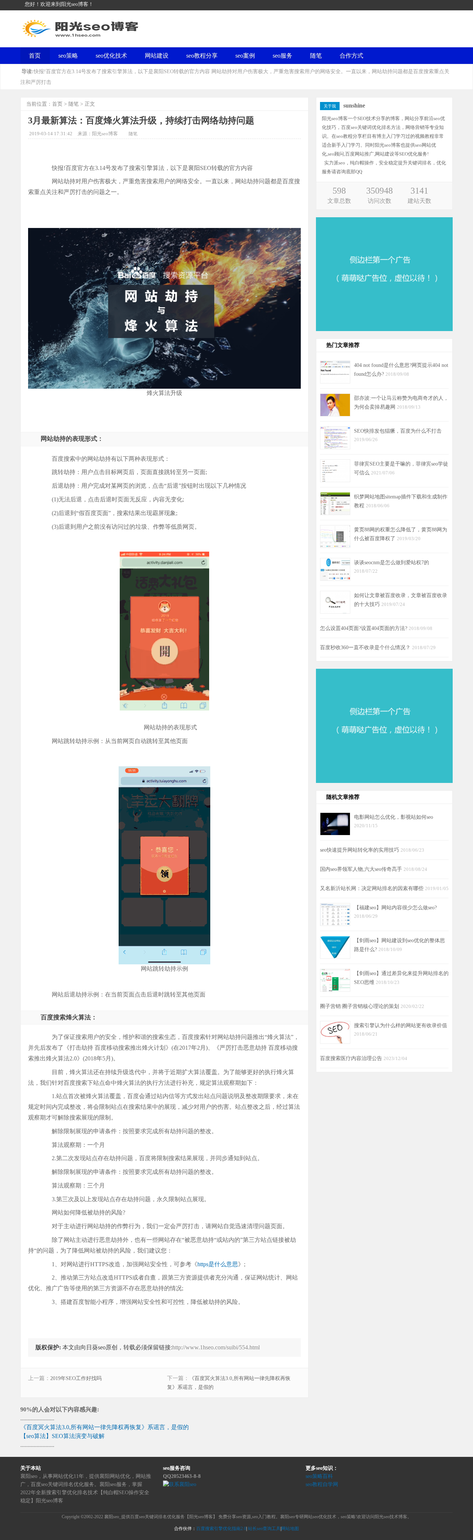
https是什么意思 (217, 1264)
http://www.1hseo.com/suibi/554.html (216, 1347)
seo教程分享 (202, 55)
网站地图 (290, 1528)
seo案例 (245, 55)
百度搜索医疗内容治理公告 (352, 1058)
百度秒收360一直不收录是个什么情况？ (366, 647)
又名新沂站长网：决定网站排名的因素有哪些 (372, 888)
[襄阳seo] (81, 37)
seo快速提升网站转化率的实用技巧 (360, 850)
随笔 (316, 55)
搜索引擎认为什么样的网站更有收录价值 (400, 1025)
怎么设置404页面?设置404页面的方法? (364, 628)
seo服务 (282, 55)
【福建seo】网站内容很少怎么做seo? (395, 907)
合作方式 (351, 55)
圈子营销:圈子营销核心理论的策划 (360, 1006)
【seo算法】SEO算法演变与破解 (62, 1436)
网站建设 (157, 55)
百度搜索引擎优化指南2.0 (221, 1528)
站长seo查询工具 (264, 1528)
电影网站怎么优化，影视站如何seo (393, 817)
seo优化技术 (111, 55)
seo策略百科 (319, 1476)
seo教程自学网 (322, 1484)
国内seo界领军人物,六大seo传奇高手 (362, 869)
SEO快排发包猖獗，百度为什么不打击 (398, 431)
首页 (35, 55)
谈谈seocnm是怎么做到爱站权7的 (391, 562)
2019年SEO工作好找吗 (76, 1378)
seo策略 (68, 55)
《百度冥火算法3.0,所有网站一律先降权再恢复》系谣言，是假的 (104, 1427)
